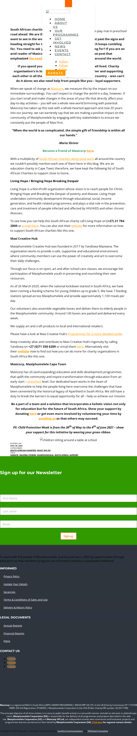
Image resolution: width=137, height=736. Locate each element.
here (90, 151)
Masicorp (57, 89)
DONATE (56, 72)
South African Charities (23, 450)
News (60, 46)
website (76, 226)
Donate (14, 455)
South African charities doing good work (66, 159)
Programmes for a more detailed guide (95, 334)
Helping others (27, 455)
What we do (43, 450)
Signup (68, 536)
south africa (61, 455)
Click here (97, 722)
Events (61, 50)
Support (74, 455)
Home (60, 19)
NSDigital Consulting (98, 730)
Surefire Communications (70, 730)
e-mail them (30, 226)
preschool (34, 381)
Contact (63, 54)
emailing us (47, 418)
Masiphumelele (45, 455)
